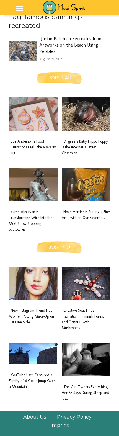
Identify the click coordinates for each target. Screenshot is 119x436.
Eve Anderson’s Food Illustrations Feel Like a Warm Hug (32, 147)
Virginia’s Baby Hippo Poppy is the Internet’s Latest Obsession (85, 147)
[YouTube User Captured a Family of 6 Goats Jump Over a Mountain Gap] (33, 353)
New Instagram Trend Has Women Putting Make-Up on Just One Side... (31, 316)
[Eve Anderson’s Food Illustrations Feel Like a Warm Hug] (33, 114)
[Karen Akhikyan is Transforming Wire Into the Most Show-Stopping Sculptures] (33, 184)
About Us (34, 417)
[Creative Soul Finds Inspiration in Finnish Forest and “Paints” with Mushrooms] (86, 283)
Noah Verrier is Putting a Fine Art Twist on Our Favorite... (86, 215)
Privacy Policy (74, 417)
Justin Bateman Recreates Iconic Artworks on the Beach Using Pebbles (72, 45)
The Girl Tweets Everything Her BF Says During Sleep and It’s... (85, 393)
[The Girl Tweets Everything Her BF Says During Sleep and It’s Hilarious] (86, 359)
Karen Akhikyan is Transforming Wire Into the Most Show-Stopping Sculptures (30, 221)
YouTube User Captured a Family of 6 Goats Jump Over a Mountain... (32, 381)
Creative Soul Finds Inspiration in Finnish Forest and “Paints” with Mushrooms (83, 319)
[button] (19, 8)
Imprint (59, 425)
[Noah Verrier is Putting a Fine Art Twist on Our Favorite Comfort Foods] (86, 184)
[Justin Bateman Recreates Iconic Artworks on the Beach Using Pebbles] (23, 51)
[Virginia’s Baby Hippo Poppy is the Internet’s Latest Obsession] (86, 114)
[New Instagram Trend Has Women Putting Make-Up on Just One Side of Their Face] (33, 283)
